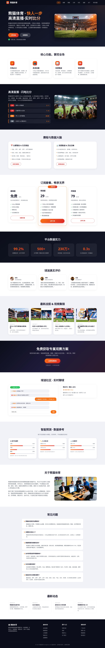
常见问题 (95, 2)
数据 (69, 2)
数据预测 (45, 630)
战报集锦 (45, 637)
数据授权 (83, 633)
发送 (53, 412)
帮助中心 (64, 633)
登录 (63, 630)
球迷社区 (45, 635)
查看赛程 (25, 35)
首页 (59, 2)
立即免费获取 (52, 361)
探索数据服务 (61, 164)
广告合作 (83, 628)
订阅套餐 (45, 633)
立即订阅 (52, 221)
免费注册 (64, 628)
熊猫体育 (12, 2)
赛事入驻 (83, 630)
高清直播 (45, 628)
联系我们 (83, 635)
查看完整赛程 (16, 164)
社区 (79, 2)
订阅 (74, 2)
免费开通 (22, 218)
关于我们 (64, 635)
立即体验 (13, 35)
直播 (64, 2)
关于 (89, 2)
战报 (84, 2)
